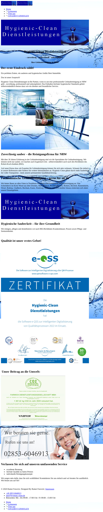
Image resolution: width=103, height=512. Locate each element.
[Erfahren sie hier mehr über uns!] (45, 149)
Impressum (49, 489)
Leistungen (12, 11)
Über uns (11, 14)
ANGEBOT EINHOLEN (18, 16)
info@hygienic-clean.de (15, 495)
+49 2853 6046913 (13, 493)
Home (8, 9)
